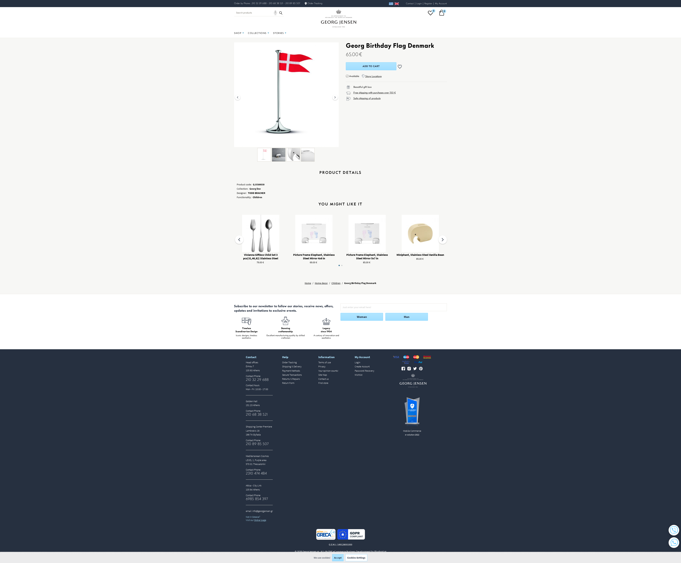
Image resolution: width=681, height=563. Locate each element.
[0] (430, 15)
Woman (362, 317)
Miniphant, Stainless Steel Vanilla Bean (420, 254)
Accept (338, 557)
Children (335, 283)
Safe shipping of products (367, 98)
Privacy (321, 366)
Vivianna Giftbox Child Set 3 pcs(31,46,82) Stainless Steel (260, 256)
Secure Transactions (292, 374)
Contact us (323, 378)
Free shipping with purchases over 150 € (374, 93)
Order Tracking (315, 3)
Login (419, 3)
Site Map (322, 374)
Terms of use (324, 362)
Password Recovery (364, 370)
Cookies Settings (356, 557)
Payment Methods (291, 370)
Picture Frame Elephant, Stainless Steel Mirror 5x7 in (367, 256)
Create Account (362, 366)
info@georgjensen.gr (262, 511)
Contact (410, 3)
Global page (260, 520)
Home (308, 283)
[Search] (281, 12)
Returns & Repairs (291, 378)
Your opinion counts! (328, 370)
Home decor (321, 283)
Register (428, 3)
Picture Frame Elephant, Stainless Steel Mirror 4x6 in (314, 256)
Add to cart (371, 66)
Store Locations (373, 76)
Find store (323, 383)
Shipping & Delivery (291, 366)
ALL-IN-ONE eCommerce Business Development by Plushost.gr (353, 551)
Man (406, 317)
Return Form (288, 383)
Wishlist (358, 374)
